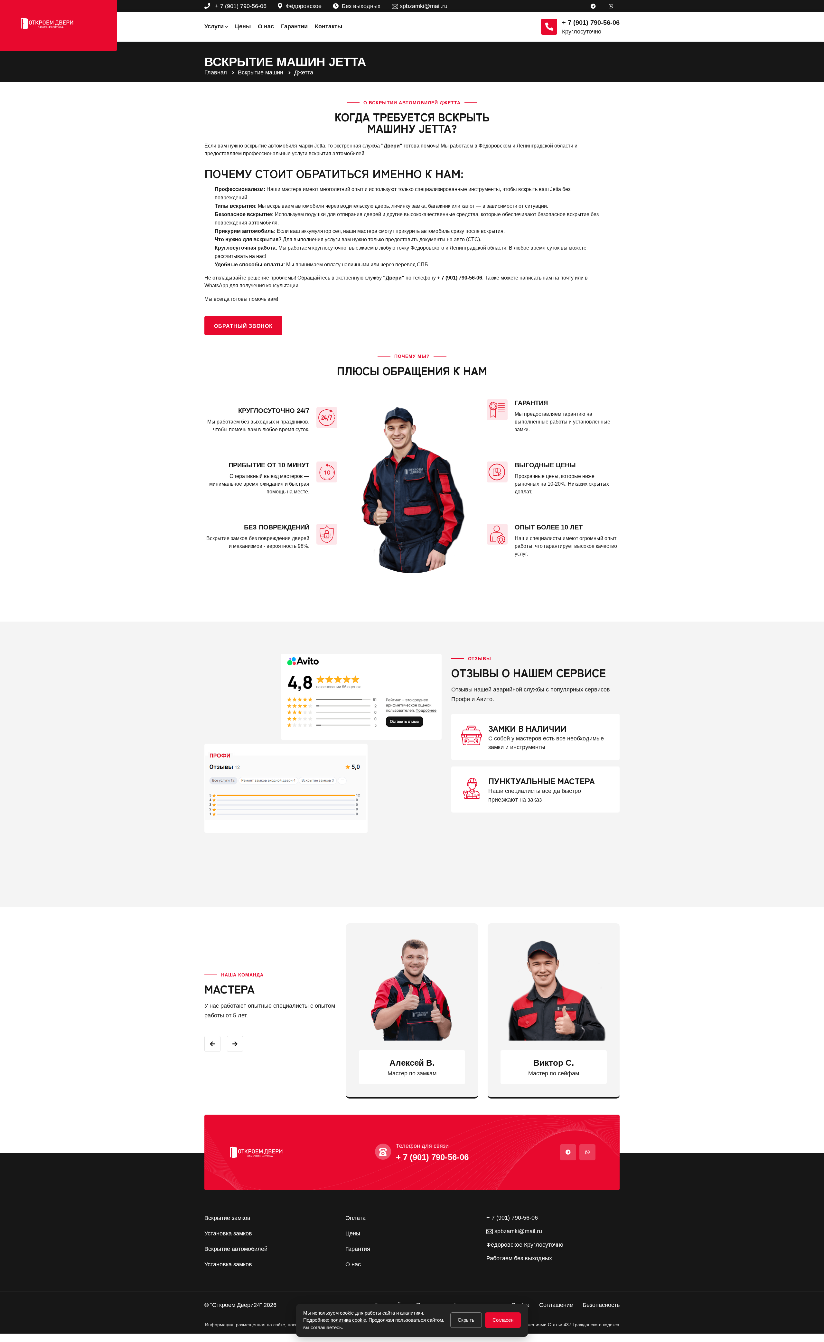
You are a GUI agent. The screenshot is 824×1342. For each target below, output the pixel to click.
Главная (215, 72)
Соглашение (556, 1305)
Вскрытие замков (227, 1218)
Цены (243, 26)
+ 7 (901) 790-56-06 (240, 6)
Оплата (355, 1218)
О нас (266, 26)
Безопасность (601, 1305)
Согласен (502, 1320)
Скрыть (466, 1320)
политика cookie (348, 1320)
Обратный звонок (243, 326)
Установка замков (228, 1233)
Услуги (214, 26)
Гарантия (357, 1249)
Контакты (328, 26)
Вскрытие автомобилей (235, 1249)
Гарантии (294, 26)
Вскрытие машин (260, 72)
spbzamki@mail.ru (422, 6)
